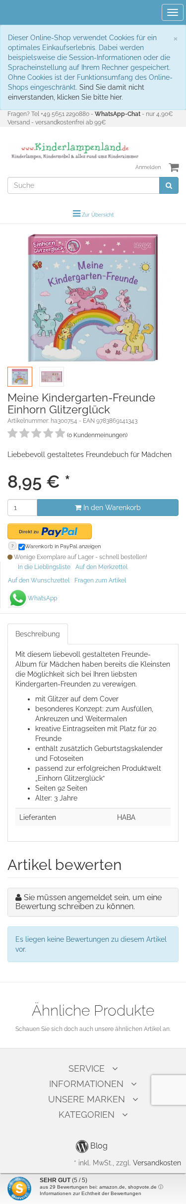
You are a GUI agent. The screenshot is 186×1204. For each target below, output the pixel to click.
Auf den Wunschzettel (38, 580)
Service (86, 1068)
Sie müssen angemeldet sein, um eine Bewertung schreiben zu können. (88, 902)
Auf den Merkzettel (101, 567)
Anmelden (148, 167)
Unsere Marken (86, 1099)
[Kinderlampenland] (74, 151)
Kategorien (87, 1114)
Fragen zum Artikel (100, 580)
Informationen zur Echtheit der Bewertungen (90, 1193)
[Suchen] (169, 185)
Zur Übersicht (98, 215)
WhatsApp (42, 598)
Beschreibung (37, 634)
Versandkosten (157, 1163)
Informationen (86, 1084)
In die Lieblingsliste (44, 567)
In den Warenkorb (111, 508)
